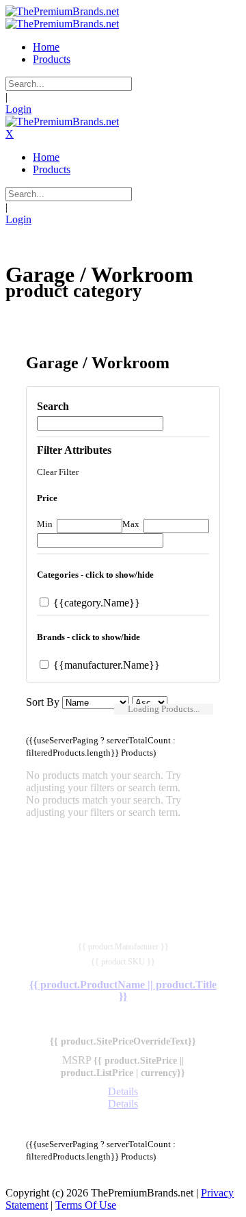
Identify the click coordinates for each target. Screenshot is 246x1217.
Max (130, 524)
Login (18, 109)
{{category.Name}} (95, 602)
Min (45, 524)
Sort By (42, 702)
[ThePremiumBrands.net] (62, 11)
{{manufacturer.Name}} (105, 665)
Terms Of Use (85, 1205)
